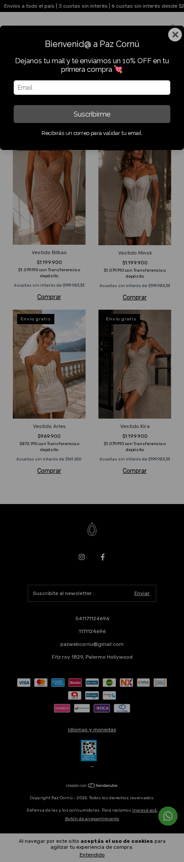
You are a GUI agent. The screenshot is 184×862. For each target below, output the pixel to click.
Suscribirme (92, 114)
